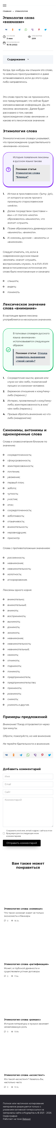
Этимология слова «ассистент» (24, 1075)
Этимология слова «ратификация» (26, 964)
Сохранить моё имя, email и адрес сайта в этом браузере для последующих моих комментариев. (29, 833)
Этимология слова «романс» (22, 1019)
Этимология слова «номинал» (23, 908)
